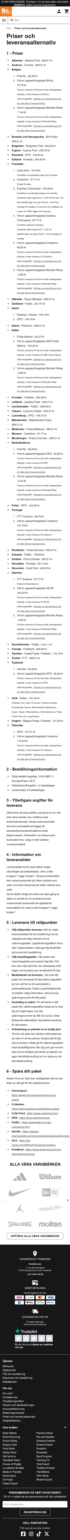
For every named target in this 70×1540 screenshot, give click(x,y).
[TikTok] (39, 1534)
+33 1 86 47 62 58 (35, 1274)
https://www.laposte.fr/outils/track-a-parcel (35, 1109)
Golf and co (9, 1456)
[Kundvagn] (66, 11)
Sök (16, 20)
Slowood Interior (45, 1441)
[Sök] (12, 20)
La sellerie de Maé (13, 1468)
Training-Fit (42, 1460)
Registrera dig (35, 1512)
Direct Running (11, 1437)
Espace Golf (10, 1444)
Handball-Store (11, 1460)
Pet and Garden (45, 1437)
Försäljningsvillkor (13, 1401)
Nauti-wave (9, 1475)
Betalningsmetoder (13, 1413)
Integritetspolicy (12, 1420)
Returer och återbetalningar (18, 1405)
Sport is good (44, 1456)
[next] (67, 1200)
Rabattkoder (10, 1381)
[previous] (2, 1200)
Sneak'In (41, 1448)
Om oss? (8, 1393)
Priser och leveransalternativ (19, 1416)
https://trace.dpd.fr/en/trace (34, 1118)
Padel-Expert (10, 1483)
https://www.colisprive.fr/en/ (42, 1113)
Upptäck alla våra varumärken (35, 1236)
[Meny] (4, 20)
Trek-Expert (42, 1464)
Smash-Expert (44, 1444)
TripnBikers (42, 1472)
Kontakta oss (35, 1264)
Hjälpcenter (9, 1370)
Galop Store (9, 1452)
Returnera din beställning (35, 1324)
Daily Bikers (10, 1433)
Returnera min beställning (17, 1378)
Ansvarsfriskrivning (14, 1409)
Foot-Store (9, 1448)
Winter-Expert (44, 1479)
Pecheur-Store (44, 1433)
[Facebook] (23, 1534)
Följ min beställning (14, 1374)
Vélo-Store (42, 1475)
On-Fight (8, 1479)
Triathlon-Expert (45, 1468)
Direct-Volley (10, 1441)
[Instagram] (31, 1534)
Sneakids (41, 1452)
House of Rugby (12, 1464)
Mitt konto (8, 1366)
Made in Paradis (12, 1472)
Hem (9, 28)
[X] (46, 1534)
